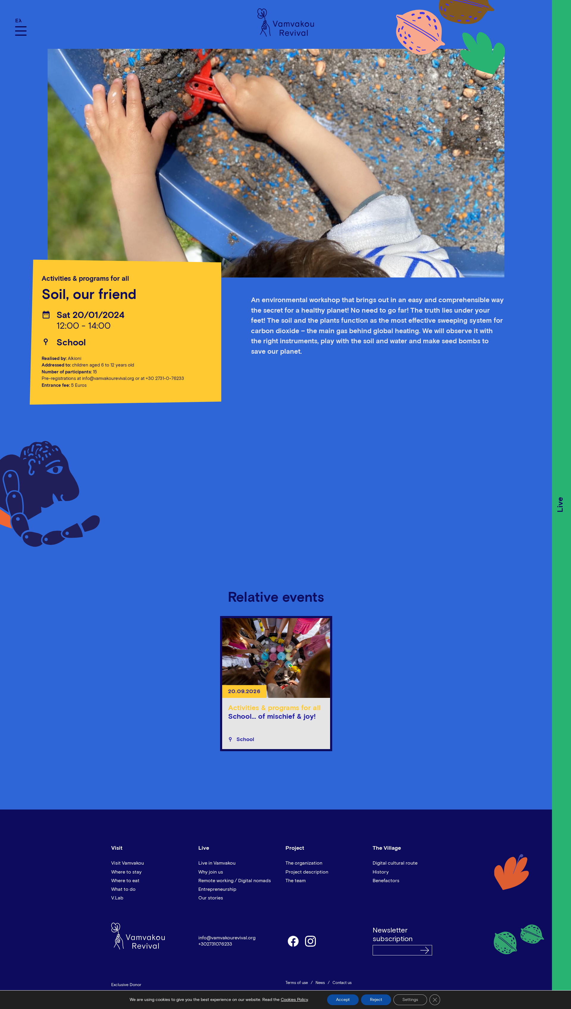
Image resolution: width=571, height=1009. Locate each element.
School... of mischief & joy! (272, 716)
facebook (293, 941)
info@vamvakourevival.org (226, 937)
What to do (123, 889)
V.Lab (117, 898)
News (320, 983)
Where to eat (125, 880)
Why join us (210, 872)
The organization (304, 863)
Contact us (342, 983)
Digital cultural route (395, 863)
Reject (376, 1000)
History (381, 872)
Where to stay (126, 872)
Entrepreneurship (217, 889)
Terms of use (297, 983)
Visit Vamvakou (127, 863)
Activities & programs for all (85, 278)
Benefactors (386, 880)
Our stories (210, 898)
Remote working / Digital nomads (234, 880)
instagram (310, 941)
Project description (307, 872)
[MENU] (20, 31)
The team (296, 880)
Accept (343, 1000)
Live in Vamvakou (217, 863)
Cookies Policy (294, 1000)
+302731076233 (215, 944)
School (71, 343)
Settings (410, 1000)
